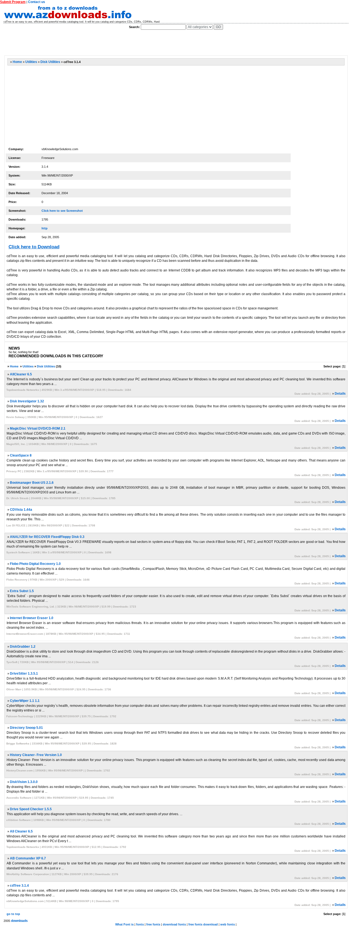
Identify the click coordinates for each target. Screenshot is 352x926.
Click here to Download (34, 246)
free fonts (153, 924)
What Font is (124, 924)
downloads (19, 921)
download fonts (174, 924)
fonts (140, 924)
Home (17, 62)
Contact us (36, 2)
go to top (13, 914)
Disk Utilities (50, 62)
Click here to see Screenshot (62, 210)
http (45, 228)
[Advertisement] (104, 42)
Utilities (31, 62)
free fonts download (203, 924)
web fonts (227, 924)
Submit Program (13, 2)
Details (340, 393)
